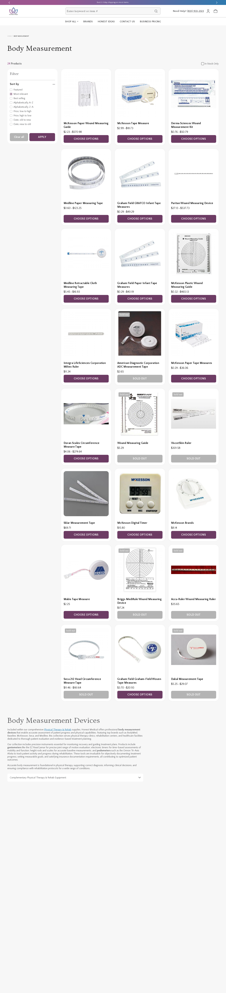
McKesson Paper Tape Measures (191, 363)
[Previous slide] (9, 2)
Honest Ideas (106, 21)
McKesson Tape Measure (133, 123)
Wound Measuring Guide (132, 443)
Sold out (140, 378)
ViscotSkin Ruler (181, 443)
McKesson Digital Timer (132, 523)
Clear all (19, 137)
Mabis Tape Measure (77, 599)
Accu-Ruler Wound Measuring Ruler (193, 599)
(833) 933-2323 (195, 11)
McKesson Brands (182, 523)
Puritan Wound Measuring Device (192, 203)
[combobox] (110, 11)
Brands (88, 21)
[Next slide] (217, 2)
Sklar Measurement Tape (79, 523)
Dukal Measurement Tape (187, 679)
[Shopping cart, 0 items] (215, 11)
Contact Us (127, 21)
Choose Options (86, 138)
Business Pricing (150, 21)
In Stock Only (212, 63)
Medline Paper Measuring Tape (83, 203)
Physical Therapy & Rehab (57, 729)
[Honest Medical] (13, 11)
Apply (42, 137)
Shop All (70, 21)
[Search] (156, 11)
